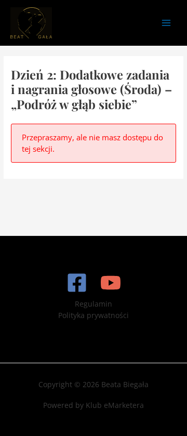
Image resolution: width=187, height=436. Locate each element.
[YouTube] (110, 282)
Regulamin (93, 304)
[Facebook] (76, 282)
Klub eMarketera (115, 405)
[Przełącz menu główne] (166, 22)
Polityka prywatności (93, 315)
